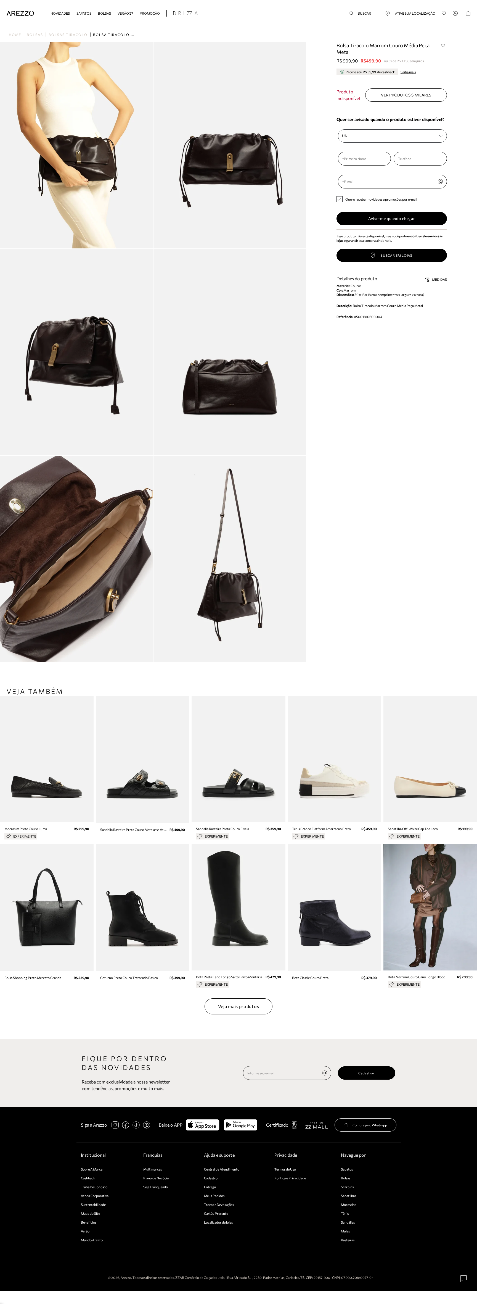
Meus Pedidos (214, 1196)
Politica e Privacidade (290, 1178)
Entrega (210, 1187)
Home (15, 34)
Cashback (88, 1178)
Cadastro (211, 1178)
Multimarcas (152, 1169)
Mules (345, 1231)
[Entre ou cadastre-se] (456, 13)
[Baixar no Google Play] (240, 1124)
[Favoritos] (444, 13)
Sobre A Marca (91, 1169)
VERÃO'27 (125, 13)
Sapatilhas (348, 1196)
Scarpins (347, 1187)
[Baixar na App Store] (202, 1124)
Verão (85, 1231)
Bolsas (104, 13)
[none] (324, 1073)
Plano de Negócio (156, 1178)
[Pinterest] (146, 1125)
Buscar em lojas (396, 255)
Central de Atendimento (221, 1169)
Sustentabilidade (93, 1204)
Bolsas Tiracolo (68, 34)
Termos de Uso (285, 1169)
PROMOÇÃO (150, 13)
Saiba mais (408, 72)
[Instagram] (115, 1125)
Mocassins (348, 1204)
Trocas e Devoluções (219, 1204)
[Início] (20, 13)
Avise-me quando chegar (391, 218)
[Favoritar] (443, 45)
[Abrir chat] (463, 1278)
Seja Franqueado (155, 1187)
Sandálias (348, 1222)
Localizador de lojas (218, 1222)
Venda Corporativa (94, 1196)
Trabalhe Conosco (94, 1187)
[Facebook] (125, 1125)
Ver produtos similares (406, 95)
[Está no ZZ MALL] (316, 1125)
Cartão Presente (216, 1213)
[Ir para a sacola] (468, 13)
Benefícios (88, 1222)
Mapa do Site (90, 1213)
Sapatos (83, 13)
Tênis (345, 1213)
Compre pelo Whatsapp (370, 1125)
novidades (60, 13)
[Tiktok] (136, 1125)
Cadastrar (366, 1073)
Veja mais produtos (238, 1006)
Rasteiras (347, 1240)
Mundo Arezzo (92, 1240)
